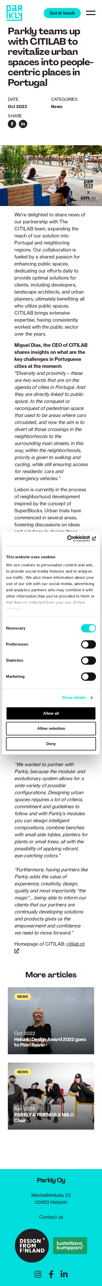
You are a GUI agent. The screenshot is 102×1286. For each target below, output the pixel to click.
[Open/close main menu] (90, 12)
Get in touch (62, 13)
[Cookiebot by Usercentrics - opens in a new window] (73, 538)
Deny (51, 743)
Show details (74, 697)
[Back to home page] (14, 13)
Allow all (51, 713)
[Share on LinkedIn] (23, 124)
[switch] (88, 644)
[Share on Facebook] (12, 124)
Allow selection (51, 728)
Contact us (51, 1217)
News (57, 106)
